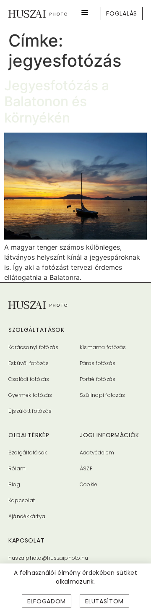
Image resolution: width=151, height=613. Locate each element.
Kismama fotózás (103, 347)
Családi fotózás (28, 379)
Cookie (88, 484)
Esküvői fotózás (28, 363)
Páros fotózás (97, 363)
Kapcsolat (21, 500)
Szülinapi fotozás (102, 395)
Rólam (17, 468)
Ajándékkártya (26, 516)
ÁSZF (86, 468)
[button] (84, 13)
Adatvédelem (97, 452)
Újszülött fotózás (30, 411)
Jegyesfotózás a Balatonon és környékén (56, 101)
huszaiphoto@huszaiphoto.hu (48, 557)
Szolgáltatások (27, 452)
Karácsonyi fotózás (33, 347)
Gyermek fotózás (30, 395)
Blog (14, 484)
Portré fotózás (97, 379)
